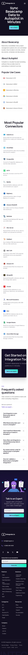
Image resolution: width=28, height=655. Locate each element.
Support (18, 610)
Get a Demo (14, 27)
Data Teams (19, 590)
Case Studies (19, 607)
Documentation (19, 612)
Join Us (4, 631)
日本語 (12, 647)
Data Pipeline (5, 615)
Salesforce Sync (20, 581)
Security (18, 615)
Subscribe (14, 565)
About (3, 626)
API (3, 594)
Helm (3, 575)
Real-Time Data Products (20, 584)
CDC (3, 610)
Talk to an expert (11, 371)
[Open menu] (24, 3)
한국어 (16, 647)
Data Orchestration (7, 589)
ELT (3, 607)
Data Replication (6, 580)
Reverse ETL (5, 612)
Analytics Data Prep (21, 578)
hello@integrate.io (9, 541)
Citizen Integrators (20, 587)
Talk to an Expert (14, 515)
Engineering (19, 595)
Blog (17, 605)
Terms (20, 645)
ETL (3, 605)
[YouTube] (17, 552)
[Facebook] (3, 552)
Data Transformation (6, 583)
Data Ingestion (5, 577)
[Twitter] (12, 552)
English (8, 647)
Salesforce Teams (20, 593)
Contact (4, 633)
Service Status (5, 645)
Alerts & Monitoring (7, 591)
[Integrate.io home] (8, 3)
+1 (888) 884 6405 (9, 545)
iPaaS (3, 617)
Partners (4, 628)
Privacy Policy (13, 645)
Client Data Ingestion (18, 575)
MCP (3, 596)
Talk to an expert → (7, 407)
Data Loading (5, 586)
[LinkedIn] (8, 552)
